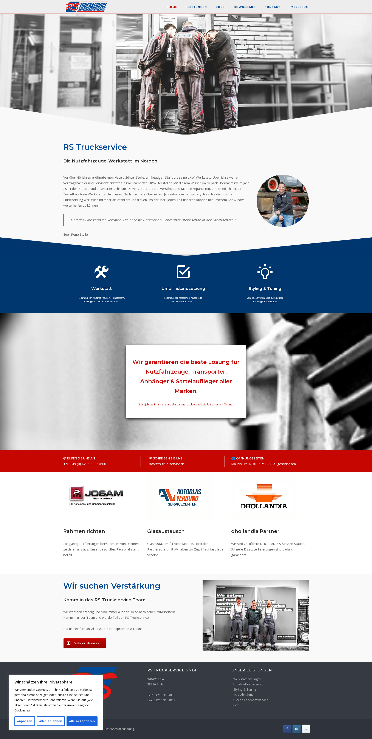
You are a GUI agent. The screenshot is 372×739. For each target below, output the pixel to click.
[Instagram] (296, 729)
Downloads (244, 7)
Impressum (299, 7)
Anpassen (24, 721)
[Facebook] (287, 729)
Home (172, 7)
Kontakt (272, 7)
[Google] (306, 729)
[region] (56, 702)
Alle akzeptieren (82, 721)
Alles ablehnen (50, 721)
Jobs (220, 7)
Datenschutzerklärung (119, 729)
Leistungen (196, 7)
